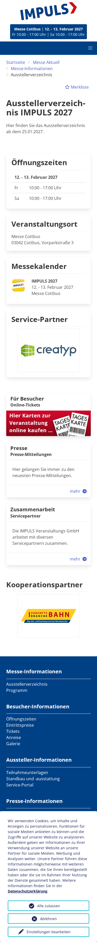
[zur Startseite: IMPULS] (48, 11)
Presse (18, 448)
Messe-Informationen (32, 68)
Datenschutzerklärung (27, 891)
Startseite (15, 62)
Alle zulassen (48, 905)
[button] (90, 48)
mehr (75, 491)
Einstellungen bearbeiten (49, 931)
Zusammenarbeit (32, 509)
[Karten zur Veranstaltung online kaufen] (48, 423)
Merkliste (79, 87)
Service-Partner (39, 319)
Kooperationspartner (44, 584)
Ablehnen (48, 918)
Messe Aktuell (46, 62)
